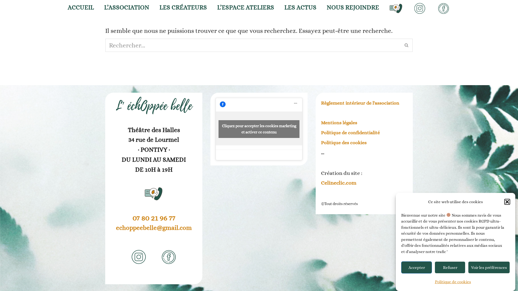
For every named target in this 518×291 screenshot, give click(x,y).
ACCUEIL (81, 7)
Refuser (450, 267)
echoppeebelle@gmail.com (154, 227)
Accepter (416, 267)
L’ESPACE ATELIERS (245, 7)
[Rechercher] (407, 45)
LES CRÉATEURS (183, 7)
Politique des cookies (344, 142)
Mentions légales (339, 122)
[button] (507, 202)
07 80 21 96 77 (153, 218)
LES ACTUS (300, 7)
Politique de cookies (453, 281)
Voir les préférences (489, 267)
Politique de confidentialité (350, 132)
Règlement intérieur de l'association (360, 103)
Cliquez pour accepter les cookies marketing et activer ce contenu (259, 129)
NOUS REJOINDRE (353, 7)
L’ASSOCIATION (126, 7)
